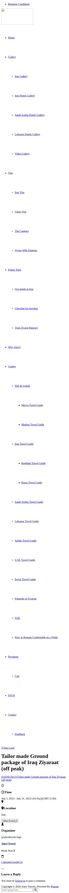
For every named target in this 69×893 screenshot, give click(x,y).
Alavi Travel (8, 843)
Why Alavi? (14, 347)
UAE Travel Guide (25, 560)
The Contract (22, 231)
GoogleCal (16, 862)
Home (11, 37)
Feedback (20, 734)
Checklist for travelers (26, 308)
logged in (20, 880)
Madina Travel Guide (32, 424)
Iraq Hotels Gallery (25, 95)
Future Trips (14, 269)
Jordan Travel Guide (25, 540)
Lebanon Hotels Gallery (27, 134)
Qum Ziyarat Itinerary (26, 327)
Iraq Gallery (21, 76)
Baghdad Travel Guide (33, 463)
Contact (12, 714)
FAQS (11, 695)
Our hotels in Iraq (24, 289)
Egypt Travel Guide (25, 579)
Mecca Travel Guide (32, 405)
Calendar (6, 862)
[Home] (7, 747)
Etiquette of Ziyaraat (25, 598)
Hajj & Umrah (22, 385)
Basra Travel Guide (31, 482)
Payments (13, 656)
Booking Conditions (18, 4)
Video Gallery (22, 153)
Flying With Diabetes (26, 250)
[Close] (2, 868)
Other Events (9, 821)
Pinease (55, 886)
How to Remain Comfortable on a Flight (36, 637)
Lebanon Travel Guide (27, 521)
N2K (17, 618)
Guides (12, 366)
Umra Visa (20, 211)
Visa (10, 173)
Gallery (12, 57)
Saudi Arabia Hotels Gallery (30, 115)
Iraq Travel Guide (24, 443)
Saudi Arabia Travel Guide (29, 502)
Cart (17, 676)
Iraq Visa (19, 192)
